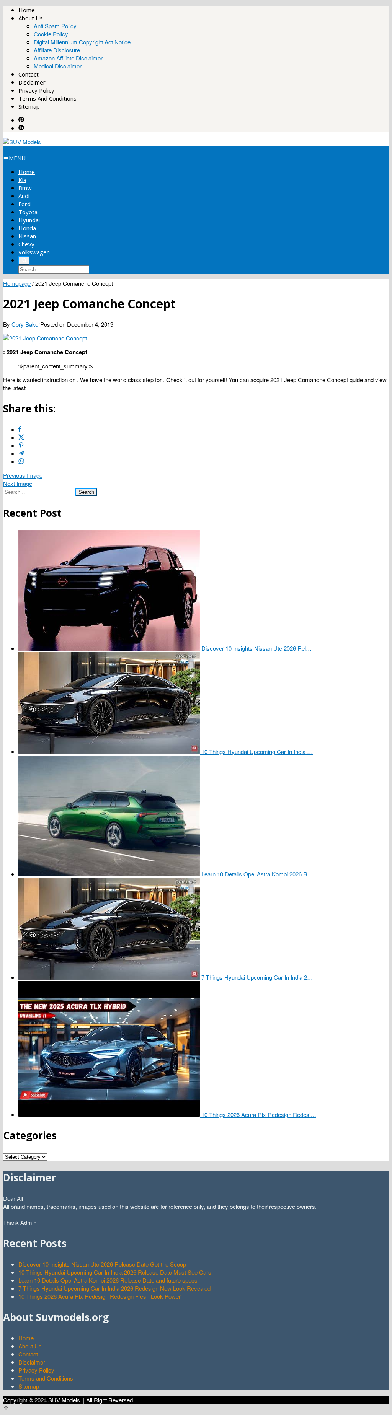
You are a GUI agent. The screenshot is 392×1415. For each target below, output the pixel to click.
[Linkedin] (21, 128)
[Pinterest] (21, 120)
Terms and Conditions (45, 1378)
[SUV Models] (22, 142)
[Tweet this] (21, 437)
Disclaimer (31, 1362)
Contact (28, 1354)
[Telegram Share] (21, 453)
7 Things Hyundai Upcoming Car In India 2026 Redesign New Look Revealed (114, 1288)
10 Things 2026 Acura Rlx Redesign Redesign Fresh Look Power (99, 1296)
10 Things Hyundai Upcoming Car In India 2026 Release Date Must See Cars (114, 1272)
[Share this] (19, 429)
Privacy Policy (36, 1370)
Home (26, 1338)
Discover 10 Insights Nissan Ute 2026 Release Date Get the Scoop (102, 1264)
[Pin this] (21, 445)
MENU (17, 158)
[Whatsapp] (21, 462)
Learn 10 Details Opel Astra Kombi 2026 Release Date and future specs (108, 1280)
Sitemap (28, 1386)
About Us (30, 1346)
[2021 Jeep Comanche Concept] (45, 338)
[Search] (23, 260)
